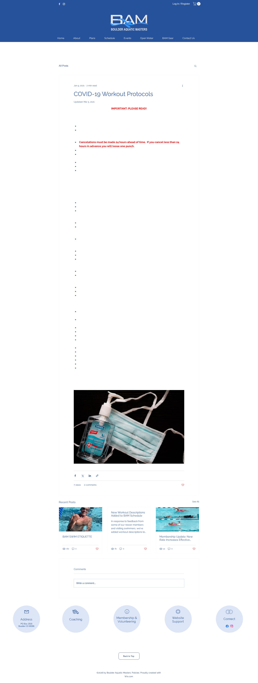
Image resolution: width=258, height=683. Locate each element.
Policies (135, 673)
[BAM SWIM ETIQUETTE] (80, 519)
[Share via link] (97, 475)
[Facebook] (59, 4)
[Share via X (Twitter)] (82, 475)
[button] (197, 4)
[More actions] (182, 86)
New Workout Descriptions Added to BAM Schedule (128, 514)
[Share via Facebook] (75, 475)
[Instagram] (63, 4)
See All (195, 501)
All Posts (63, 66)
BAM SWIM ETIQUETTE (77, 536)
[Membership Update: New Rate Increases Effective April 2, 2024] (177, 519)
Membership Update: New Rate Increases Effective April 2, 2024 (176, 538)
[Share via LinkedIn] (89, 475)
